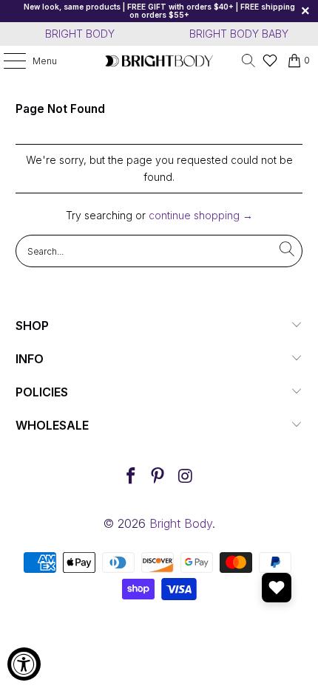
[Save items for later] (276, 587)
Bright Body (180, 523)
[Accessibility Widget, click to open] (24, 664)
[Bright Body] (159, 60)
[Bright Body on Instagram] (186, 477)
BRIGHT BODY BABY (238, 33)
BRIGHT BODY (80, 33)
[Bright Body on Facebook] (131, 477)
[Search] (248, 60)
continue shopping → (201, 215)
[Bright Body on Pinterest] (158, 477)
